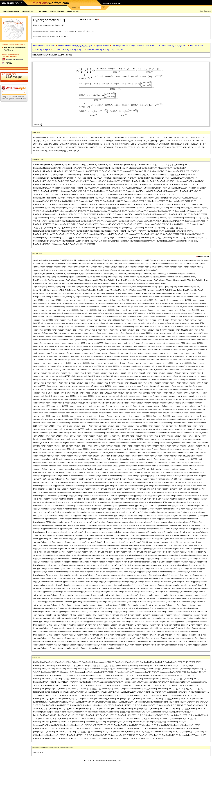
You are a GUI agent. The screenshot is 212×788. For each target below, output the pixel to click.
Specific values (102, 45)
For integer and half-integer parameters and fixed (134, 45)
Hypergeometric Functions (43, 45)
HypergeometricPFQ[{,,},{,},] (75, 45)
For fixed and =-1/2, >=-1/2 (173, 45)
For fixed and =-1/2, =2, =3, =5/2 (105, 49)
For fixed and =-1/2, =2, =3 (68, 49)
